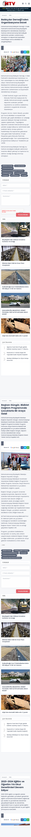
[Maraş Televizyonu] (8, 3)
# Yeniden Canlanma (20, 173)
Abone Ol (6, 52)
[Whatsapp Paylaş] (28, 52)
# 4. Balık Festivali (19, 166)
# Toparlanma (15, 175)
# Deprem (5, 175)
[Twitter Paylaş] (25, 52)
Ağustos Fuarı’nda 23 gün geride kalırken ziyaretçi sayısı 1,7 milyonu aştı (15, 9)
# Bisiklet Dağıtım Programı (21, 550)
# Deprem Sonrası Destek (9, 555)
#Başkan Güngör (7, 550)
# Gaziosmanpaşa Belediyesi (10, 553)
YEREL (10, 15)
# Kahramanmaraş (7, 168)
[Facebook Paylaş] (22, 52)
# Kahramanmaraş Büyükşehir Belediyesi (13, 170)
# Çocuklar (23, 553)
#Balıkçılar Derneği (7, 166)
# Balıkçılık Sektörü (7, 173)
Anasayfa (4, 15)
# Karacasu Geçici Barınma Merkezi (12, 558)
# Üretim (24, 175)
